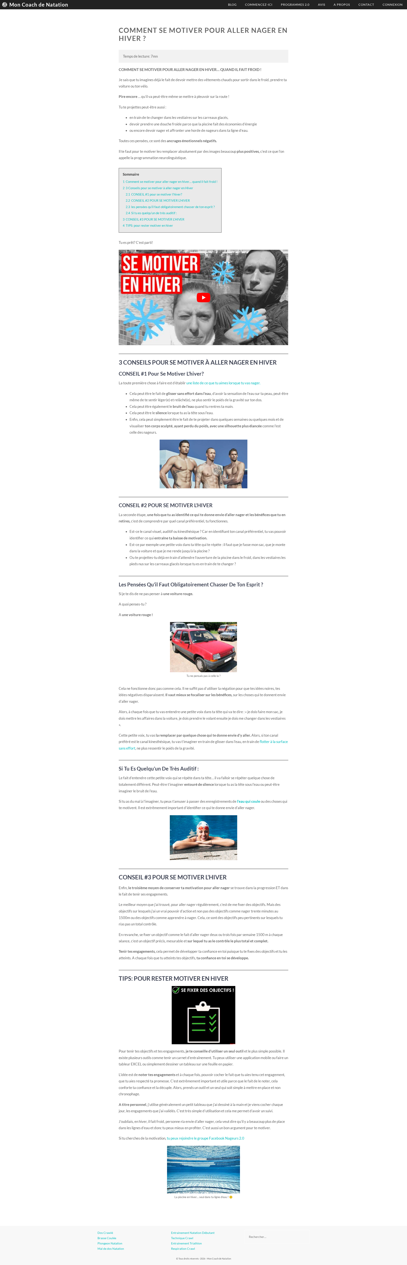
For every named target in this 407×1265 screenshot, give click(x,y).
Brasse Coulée (107, 1238)
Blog (232, 4)
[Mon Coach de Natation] (5, 4)
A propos (342, 4)
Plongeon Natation (110, 1243)
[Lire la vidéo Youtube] (203, 297)
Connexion (393, 4)
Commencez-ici (258, 4)
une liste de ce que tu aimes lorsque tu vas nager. (223, 383)
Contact (366, 4)
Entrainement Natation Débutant (193, 1232)
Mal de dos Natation (111, 1248)
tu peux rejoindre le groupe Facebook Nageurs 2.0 (205, 1138)
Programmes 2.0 (295, 4)
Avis (321, 4)
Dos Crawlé (105, 1232)
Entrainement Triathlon (186, 1243)
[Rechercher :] (276, 1237)
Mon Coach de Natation (38, 4)
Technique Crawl (182, 1238)
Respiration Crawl (183, 1248)
